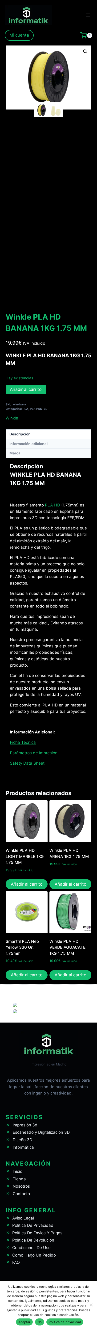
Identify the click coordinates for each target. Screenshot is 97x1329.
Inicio (17, 1171)
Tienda (19, 1179)
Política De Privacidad (32, 1225)
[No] (91, 1305)
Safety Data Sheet (27, 763)
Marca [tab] (14, 453)
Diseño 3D (22, 1139)
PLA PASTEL (38, 409)
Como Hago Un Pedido (34, 1255)
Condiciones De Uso (31, 1247)
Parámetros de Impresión (33, 753)
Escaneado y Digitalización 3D (41, 1132)
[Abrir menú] (88, 15)
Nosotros (21, 1186)
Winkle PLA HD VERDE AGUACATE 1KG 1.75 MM (67, 947)
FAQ (16, 1262)
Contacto (21, 1193)
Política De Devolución (33, 1240)
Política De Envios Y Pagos (37, 1233)
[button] (85, 51)
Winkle (12, 418)
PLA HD (52, 505)
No (39, 1322)
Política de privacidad (65, 1322)
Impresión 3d (25, 1125)
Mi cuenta (19, 35)
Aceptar (24, 1322)
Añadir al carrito (26, 389)
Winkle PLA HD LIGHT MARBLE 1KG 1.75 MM (25, 856)
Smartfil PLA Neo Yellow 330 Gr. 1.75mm (22, 947)
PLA (25, 409)
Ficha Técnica (23, 742)
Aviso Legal (23, 1218)
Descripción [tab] (20, 434)
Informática (23, 1147)
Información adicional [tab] (28, 444)
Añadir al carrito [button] (27, 884)
